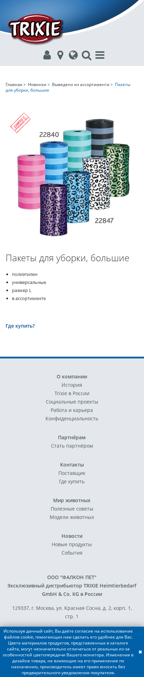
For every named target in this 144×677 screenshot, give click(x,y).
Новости (72, 536)
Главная (14, 84)
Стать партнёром (72, 445)
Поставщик (71, 473)
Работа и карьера (72, 410)
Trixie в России (72, 393)
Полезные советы (72, 508)
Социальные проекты (72, 401)
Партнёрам (72, 437)
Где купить (72, 481)
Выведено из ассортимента (80, 84)
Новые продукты (72, 544)
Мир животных (72, 500)
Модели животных (72, 517)
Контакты (72, 464)
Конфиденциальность (71, 418)
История (72, 385)
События (72, 552)
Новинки (37, 84)
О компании (72, 376)
